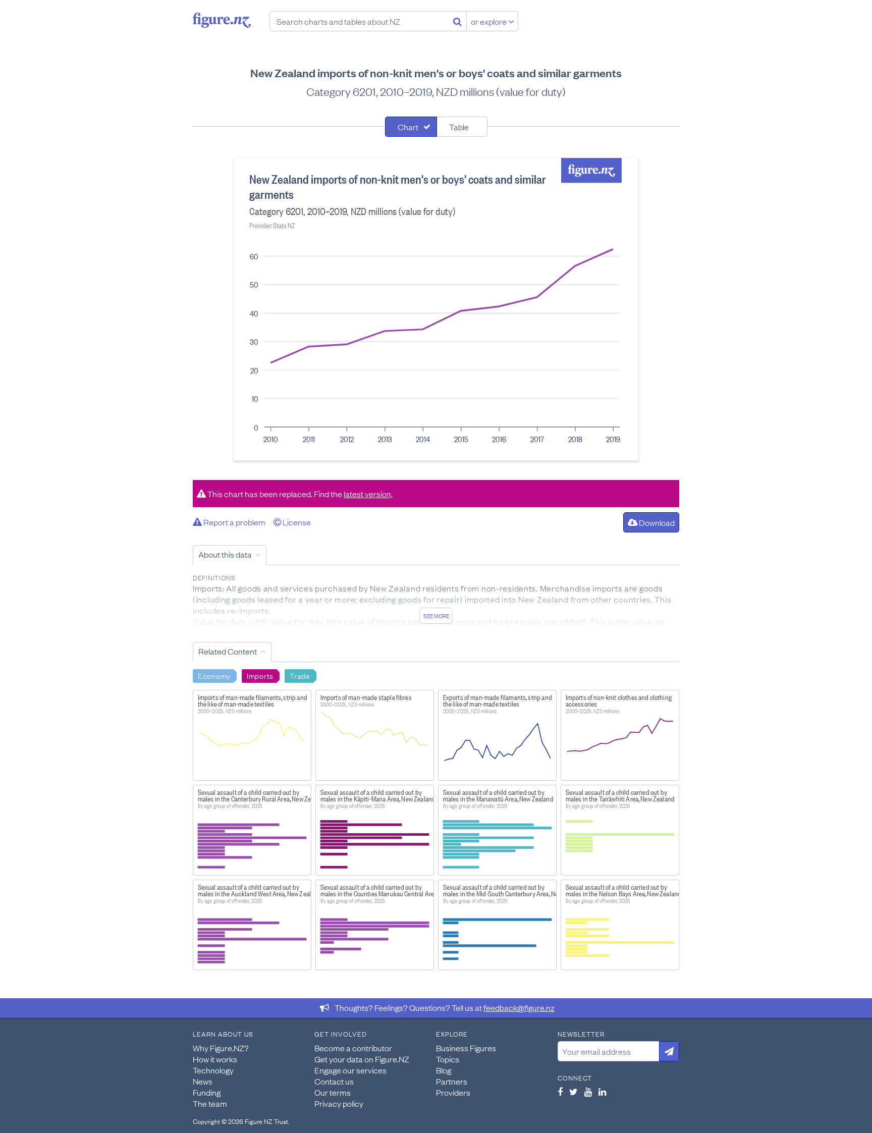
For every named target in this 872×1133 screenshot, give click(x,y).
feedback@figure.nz (519, 1007)
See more (436, 615)
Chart (408, 126)
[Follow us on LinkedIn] (602, 1091)
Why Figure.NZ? (221, 1047)
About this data (225, 554)
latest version (367, 493)
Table (459, 126)
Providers (453, 1092)
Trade (300, 675)
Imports (260, 675)
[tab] (411, 127)
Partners (451, 1081)
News (202, 1081)
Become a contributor (353, 1047)
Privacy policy (338, 1103)
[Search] (457, 21)
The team (210, 1103)
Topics (447, 1058)
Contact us (334, 1081)
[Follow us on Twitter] (573, 1091)
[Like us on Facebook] (560, 1091)
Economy (214, 675)
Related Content (227, 651)
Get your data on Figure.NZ (361, 1058)
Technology (213, 1069)
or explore (489, 21)
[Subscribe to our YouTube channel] (588, 1091)
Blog (443, 1069)
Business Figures (466, 1047)
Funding (207, 1092)
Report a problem (233, 521)
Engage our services (350, 1069)
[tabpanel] (436, 309)
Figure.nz (222, 20)
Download (656, 522)
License (296, 521)
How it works (215, 1058)
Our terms (332, 1092)
